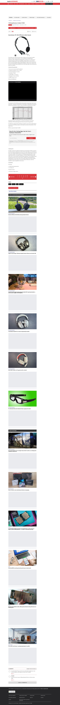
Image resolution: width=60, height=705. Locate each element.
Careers (10, 699)
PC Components (21, 3)
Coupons (42, 3)
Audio (10, 184)
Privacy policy (32, 695)
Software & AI (37, 3)
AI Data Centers (24, 17)
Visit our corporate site (44, 688)
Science (13, 184)
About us (31, 697)
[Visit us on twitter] (37, 1)
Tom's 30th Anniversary (40, 17)
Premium (47, 3)
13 (22, 178)
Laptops (29, 3)
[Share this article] (9, 31)
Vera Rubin (49, 17)
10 (23, 176)
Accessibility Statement (12, 697)
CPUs (14, 3)
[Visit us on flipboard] (42, 1)
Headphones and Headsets (17, 20)
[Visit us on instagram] (39, 1)
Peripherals (10, 20)
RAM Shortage (32, 17)
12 (27, 176)
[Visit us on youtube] (40, 1)
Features (10, 24)
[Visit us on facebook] (36, 1)
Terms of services (20, 140)
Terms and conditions (12, 695)
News (26, 3)
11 (25, 176)
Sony (17, 184)
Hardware (21, 184)
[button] (51, 1)
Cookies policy (43, 695)
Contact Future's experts (23, 695)
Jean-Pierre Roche (16, 24)
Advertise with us (22, 697)
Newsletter (34, 31)
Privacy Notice (11, 141)
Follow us (30, 31)
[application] (22, 91)
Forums (51, 3)
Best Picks (11, 3)
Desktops (32, 3)
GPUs (17, 3)
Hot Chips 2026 (16, 17)
